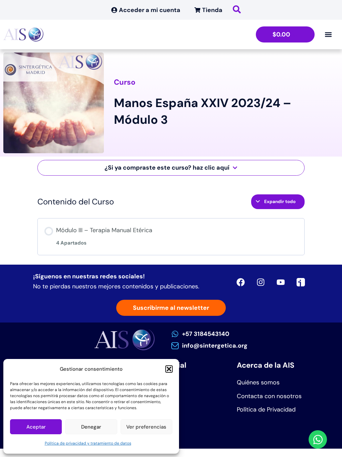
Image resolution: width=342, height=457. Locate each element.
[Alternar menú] (328, 34)
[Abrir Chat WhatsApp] (318, 439)
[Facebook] (240, 282)
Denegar (91, 427)
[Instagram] (260, 282)
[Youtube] (280, 282)
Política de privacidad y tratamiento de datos (88, 443)
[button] (169, 369)
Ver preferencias (146, 427)
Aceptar (36, 427)
